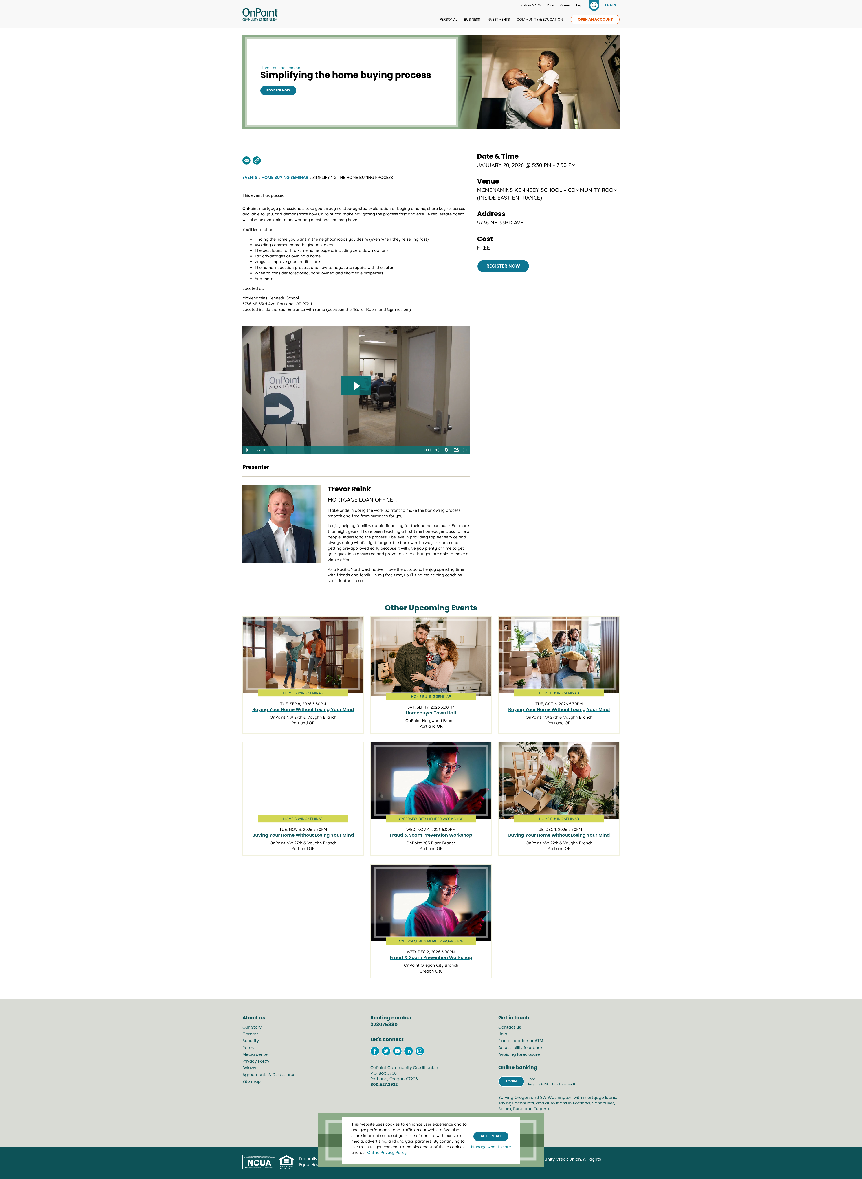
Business (472, 19)
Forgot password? (563, 1084)
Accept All (491, 1136)
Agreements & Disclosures (268, 1075)
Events (249, 178)
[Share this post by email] (246, 160)
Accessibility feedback (520, 1048)
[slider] (342, 450)
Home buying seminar (281, 67)
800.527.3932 (384, 1085)
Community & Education (540, 19)
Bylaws (249, 1068)
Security (250, 1041)
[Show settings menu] (446, 450)
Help (579, 5)
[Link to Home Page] (260, 15)
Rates (550, 5)
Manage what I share (491, 1146)
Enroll (532, 1079)
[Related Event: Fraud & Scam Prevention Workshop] (431, 780)
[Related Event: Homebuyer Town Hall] (431, 656)
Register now (278, 90)
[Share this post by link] (257, 160)
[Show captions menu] (427, 450)
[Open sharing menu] (456, 450)
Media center (255, 1055)
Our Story (252, 1027)
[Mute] (437, 450)
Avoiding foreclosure (519, 1055)
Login (511, 1081)
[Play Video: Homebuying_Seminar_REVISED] (356, 385)
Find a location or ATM (520, 1041)
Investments (498, 19)
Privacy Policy (255, 1061)
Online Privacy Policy (387, 1152)
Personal (448, 19)
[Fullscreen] (465, 450)
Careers (565, 5)
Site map (251, 1082)
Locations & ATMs (530, 5)
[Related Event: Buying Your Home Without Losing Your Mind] (303, 655)
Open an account (595, 19)
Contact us (509, 1027)
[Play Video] (247, 450)
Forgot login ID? (538, 1084)
